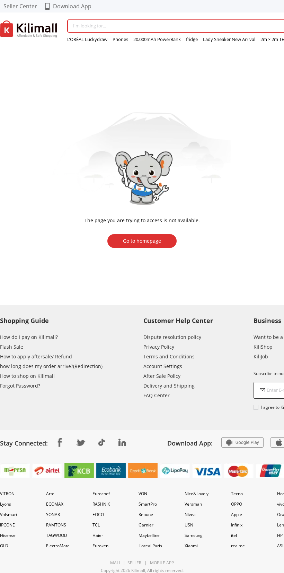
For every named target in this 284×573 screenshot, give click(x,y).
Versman (193, 504)
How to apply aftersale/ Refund (36, 356)
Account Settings (162, 366)
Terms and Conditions (169, 356)
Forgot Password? (20, 385)
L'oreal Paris (150, 546)
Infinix (236, 525)
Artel (50, 494)
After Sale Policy (161, 376)
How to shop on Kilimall (27, 376)
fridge (192, 39)
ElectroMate (58, 546)
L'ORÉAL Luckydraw (87, 39)
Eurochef (101, 494)
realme (238, 546)
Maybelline (149, 535)
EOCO (98, 514)
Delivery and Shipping (169, 385)
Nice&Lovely (196, 494)
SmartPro (148, 504)
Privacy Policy (158, 346)
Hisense (8, 535)
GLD (4, 546)
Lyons (5, 504)
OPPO (236, 504)
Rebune (146, 514)
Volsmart (8, 514)
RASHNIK (101, 504)
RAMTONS (56, 525)
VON (143, 494)
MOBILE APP (161, 563)
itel (234, 535)
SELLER (133, 563)
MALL (115, 563)
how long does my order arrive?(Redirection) (51, 366)
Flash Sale (11, 346)
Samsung (194, 535)
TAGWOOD (56, 535)
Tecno (237, 494)
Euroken (100, 546)
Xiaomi (191, 546)
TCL (96, 525)
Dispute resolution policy (172, 337)
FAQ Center (156, 395)
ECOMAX (54, 504)
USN (189, 525)
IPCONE (7, 525)
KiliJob (261, 356)
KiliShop (263, 346)
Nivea (190, 514)
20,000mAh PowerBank (157, 39)
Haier (97, 535)
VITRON (7, 494)
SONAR (53, 514)
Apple (236, 514)
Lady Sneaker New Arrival (229, 39)
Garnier (146, 525)
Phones (120, 39)
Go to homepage (142, 241)
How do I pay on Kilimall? (29, 337)
